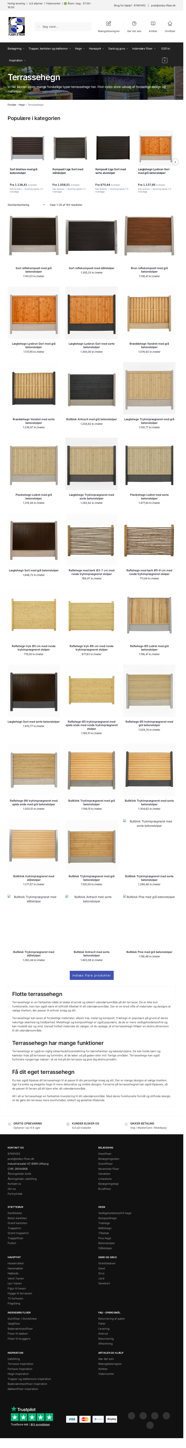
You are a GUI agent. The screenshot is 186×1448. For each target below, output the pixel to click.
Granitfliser (105, 1163)
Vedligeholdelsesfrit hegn (115, 1213)
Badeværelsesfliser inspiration (27, 1384)
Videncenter (53, 3)
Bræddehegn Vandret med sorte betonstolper (34, 421)
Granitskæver (107, 1263)
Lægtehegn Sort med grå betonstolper (34, 570)
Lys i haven (15, 1283)
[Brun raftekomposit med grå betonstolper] (149, 237)
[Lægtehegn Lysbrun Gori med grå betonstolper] (34, 313)
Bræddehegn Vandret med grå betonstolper (149, 345)
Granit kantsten (17, 1223)
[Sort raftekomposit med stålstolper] (91, 237)
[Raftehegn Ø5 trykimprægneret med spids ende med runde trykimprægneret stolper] (91, 691)
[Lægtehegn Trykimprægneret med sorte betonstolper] (91, 464)
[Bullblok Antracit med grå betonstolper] (91, 388)
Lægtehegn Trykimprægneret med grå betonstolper (149, 421)
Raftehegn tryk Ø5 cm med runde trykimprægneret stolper (34, 647)
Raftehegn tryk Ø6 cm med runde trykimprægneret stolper (92, 647)
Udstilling (14, 1359)
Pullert (12, 1243)
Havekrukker (16, 1263)
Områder (170, 31)
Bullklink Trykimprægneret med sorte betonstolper (149, 802)
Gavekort (104, 1283)
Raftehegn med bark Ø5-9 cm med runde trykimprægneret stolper (149, 572)
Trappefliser (15, 1238)
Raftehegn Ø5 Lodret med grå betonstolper (149, 647)
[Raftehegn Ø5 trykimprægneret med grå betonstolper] (149, 691)
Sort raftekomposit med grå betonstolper (34, 269)
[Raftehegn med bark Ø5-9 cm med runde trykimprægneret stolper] (149, 539)
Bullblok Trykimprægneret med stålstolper (33, 953)
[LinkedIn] (166, 1415)
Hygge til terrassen (20, 1293)
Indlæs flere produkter (91, 975)
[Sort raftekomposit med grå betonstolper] (34, 237)
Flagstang (14, 1303)
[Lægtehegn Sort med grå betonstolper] (34, 539)
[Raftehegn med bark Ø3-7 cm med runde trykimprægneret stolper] (91, 539)
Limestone (105, 1179)
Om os (12, 1189)
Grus (101, 1273)
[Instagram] (143, 1415)
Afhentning (105, 1343)
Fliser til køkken (18, 1333)
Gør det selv (134, 31)
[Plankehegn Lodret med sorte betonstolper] (149, 464)
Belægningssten (108, 1159)
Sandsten (104, 1173)
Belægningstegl (108, 1183)
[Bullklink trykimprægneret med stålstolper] (34, 845)
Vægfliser (14, 1323)
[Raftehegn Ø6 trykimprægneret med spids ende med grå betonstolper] (34, 770)
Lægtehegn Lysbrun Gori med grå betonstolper (34, 345)
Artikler (153, 31)
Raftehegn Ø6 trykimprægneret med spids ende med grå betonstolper (34, 802)
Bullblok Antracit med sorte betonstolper (92, 953)
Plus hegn (104, 1238)
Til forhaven (15, 1298)
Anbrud (103, 1333)
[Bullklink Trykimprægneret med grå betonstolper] (91, 770)
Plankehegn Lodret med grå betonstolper (34, 496)
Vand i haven (16, 1278)
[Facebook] (131, 1415)
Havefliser (105, 1153)
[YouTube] (150, 1425)
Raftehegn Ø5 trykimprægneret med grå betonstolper (149, 723)
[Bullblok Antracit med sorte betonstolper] (91, 921)
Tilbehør (103, 1233)
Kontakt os (14, 1183)
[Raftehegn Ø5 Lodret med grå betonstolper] (149, 615)
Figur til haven (17, 1288)
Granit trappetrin (18, 1233)
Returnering (106, 1338)
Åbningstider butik (19, 1173)
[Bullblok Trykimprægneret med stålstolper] (34, 921)
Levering (104, 1328)
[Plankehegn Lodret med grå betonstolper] (34, 464)
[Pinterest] (154, 1415)
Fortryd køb (15, 1193)
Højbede (13, 1273)
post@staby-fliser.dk (163, 5)
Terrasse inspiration (20, 1364)
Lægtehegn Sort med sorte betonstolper (34, 721)
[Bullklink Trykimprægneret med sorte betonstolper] (149, 770)
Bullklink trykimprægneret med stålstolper (33, 878)
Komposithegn (107, 1218)
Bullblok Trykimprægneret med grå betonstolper (92, 878)
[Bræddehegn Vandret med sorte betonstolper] (34, 388)
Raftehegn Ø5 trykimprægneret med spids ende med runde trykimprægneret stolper (92, 725)
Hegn (22, 104)
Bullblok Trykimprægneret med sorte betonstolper (149, 878)
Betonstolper (106, 1243)
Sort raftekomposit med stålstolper (91, 268)
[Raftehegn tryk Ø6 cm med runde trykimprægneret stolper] (91, 615)
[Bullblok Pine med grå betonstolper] (149, 921)
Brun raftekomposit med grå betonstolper (149, 269)
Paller (102, 1323)
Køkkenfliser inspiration (23, 1389)
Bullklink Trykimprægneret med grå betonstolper (91, 802)
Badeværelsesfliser (20, 1328)
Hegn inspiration (18, 1374)
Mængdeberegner (109, 31)
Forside (12, 104)
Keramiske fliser (108, 1169)
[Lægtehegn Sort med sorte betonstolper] (34, 691)
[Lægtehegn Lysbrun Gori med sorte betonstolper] (91, 313)
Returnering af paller (111, 1318)
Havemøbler (15, 1268)
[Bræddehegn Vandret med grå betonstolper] (149, 313)
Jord (101, 1278)
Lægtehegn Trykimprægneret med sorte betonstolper (91, 496)
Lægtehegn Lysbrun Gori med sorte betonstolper (92, 345)
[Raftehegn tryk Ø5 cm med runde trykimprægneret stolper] (34, 615)
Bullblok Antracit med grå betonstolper (91, 419)
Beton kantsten (17, 1218)
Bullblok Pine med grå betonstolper (149, 952)
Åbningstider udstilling (22, 1179)
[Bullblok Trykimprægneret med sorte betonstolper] (149, 845)
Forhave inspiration (20, 1369)
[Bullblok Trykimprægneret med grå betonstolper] (91, 845)
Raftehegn (105, 1228)
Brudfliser (104, 1189)
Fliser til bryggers (19, 1338)
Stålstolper (105, 1248)
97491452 (140, 5)
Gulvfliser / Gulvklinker (22, 1318)
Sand (101, 1268)
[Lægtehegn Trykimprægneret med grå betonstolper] (149, 388)
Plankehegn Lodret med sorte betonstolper (149, 496)
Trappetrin (14, 1228)
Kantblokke (15, 1213)
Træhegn (104, 1223)
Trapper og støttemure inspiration (29, 1379)
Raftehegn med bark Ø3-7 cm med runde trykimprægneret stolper (91, 572)
